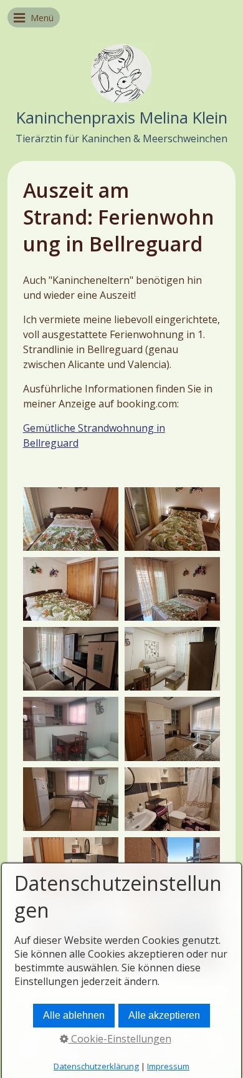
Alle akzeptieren (164, 1015)
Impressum (168, 1066)
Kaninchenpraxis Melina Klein (121, 118)
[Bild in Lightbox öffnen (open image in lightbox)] (70, 519)
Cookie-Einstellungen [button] (120, 1039)
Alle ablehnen (74, 1015)
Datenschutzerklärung (96, 1066)
